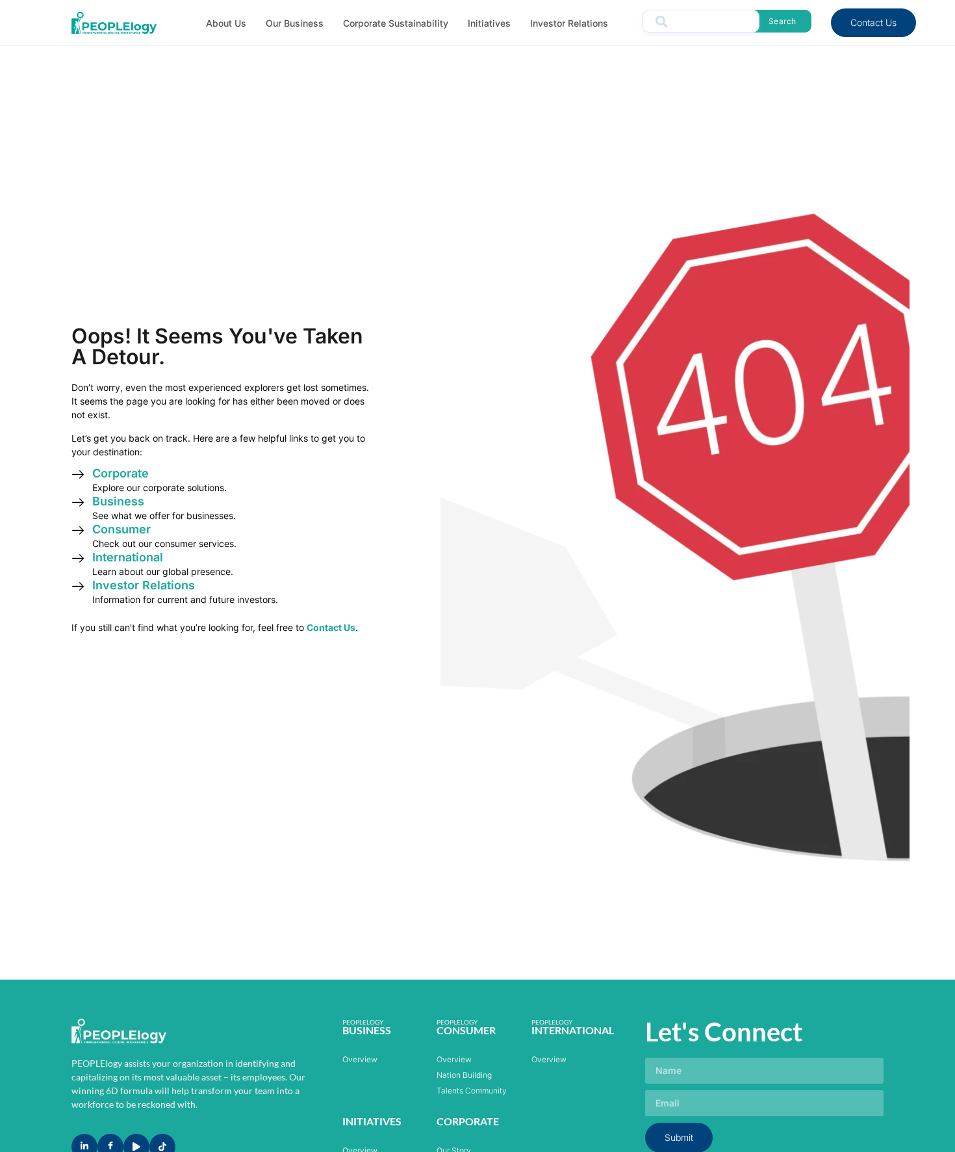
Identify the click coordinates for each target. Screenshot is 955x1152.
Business (118, 501)
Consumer (121, 529)
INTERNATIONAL (572, 1030)
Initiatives (489, 23)
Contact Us (873, 22)
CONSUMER (466, 1030)
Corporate (120, 473)
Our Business (295, 23)
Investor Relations (569, 23)
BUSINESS (366, 1030)
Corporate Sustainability (395, 23)
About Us (226, 23)
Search (782, 21)
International (127, 557)
